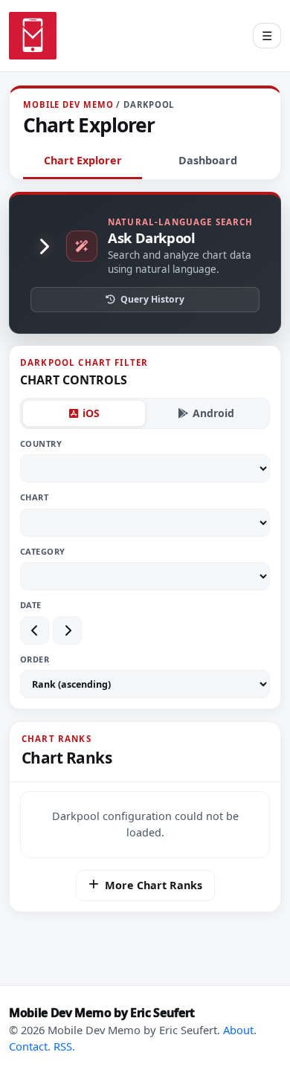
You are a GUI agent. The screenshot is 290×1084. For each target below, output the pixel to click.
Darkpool (148, 104)
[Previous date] (34, 630)
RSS (63, 1046)
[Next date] (67, 630)
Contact (28, 1046)
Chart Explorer (83, 160)
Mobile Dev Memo (68, 104)
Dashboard (207, 160)
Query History (152, 299)
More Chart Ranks (153, 885)
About (238, 1029)
